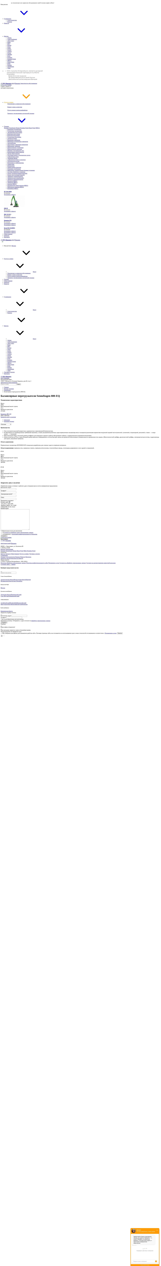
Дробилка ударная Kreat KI (15, 176)
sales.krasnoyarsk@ (8, 543)
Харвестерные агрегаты (14, 167)
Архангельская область (7, 579)
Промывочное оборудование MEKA (17, 185)
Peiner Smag (10, 62)
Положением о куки (110, 633)
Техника (6, 126)
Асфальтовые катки (13, 156)
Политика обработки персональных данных (13, 563)
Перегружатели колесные (14, 149)
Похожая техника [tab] (9, 421)
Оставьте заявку (6, 3)
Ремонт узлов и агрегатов (14, 107)
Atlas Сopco (10, 41)
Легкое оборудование (13, 153)
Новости (6, 23)
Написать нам (5, 558)
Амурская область (6, 594)
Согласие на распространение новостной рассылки (101, 563)
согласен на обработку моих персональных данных (18, 532)
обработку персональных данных (40, 620)
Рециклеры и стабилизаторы (15, 163)
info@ (16, 83)
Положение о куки (53, 563)
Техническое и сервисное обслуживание (19, 104)
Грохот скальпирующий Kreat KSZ (17, 173)
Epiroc (9, 48)
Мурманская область (6, 581)
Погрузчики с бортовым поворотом (17, 144)
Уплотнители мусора (13, 161)
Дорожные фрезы (12, 158)
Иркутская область (6, 604)
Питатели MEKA (12, 181)
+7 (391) (6, 540)
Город (2, 497)
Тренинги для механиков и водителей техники (20, 113)
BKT (8, 44)
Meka (25, 551)
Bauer (9, 42)
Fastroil (9, 50)
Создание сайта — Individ (8, 564)
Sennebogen (10, 66)
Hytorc (9, 53)
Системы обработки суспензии (16, 172)
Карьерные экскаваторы (14, 129)
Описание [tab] (7, 420)
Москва (14, 245)
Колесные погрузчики (13, 134)
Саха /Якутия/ (5, 596)
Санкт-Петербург (17, 581)
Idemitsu (9, 54)
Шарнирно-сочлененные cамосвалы (17, 141)
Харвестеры (10, 164)
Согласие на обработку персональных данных (72, 563)
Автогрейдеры (11, 143)
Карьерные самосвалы (13, 140)
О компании (7, 18)
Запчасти (6, 235)
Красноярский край (17, 604)
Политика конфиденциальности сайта (37, 563)
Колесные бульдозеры (13, 135)
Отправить (4, 536)
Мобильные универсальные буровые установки (21, 170)
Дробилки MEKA (12, 182)
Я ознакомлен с (20, 534)
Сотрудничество (12, 20)
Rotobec (9, 65)
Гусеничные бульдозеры (14, 137)
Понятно (120, 633)
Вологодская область (20, 579)
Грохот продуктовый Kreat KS (16, 175)
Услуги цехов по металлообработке (17, 110)
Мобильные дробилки (13, 146)
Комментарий (5, 508)
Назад (34, 271)
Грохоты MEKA (12, 184)
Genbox (9, 51)
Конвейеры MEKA (12, 188)
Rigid (8, 63)
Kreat (8, 56)
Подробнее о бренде (10, 194)
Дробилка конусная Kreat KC (15, 178)
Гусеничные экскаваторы (14, 131)
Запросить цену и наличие (8, 417)
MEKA (9, 60)
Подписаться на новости (16, 558)
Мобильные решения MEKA (15, 187)
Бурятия (12, 603)
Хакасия (25, 604)
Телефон (3, 490)
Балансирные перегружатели (15, 152)
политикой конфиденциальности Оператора (24, 534)
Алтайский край (5, 603)
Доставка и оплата (9, 372)
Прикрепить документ (7, 500)
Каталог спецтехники (7, 549)
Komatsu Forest (11, 59)
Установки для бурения (14, 169)
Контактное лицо (6, 487)
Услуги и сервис (9, 102)
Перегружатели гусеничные (15, 147)
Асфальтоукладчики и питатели (16, 159)
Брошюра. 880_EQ (6, 414)
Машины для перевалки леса (15, 150)
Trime (8, 68)
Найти (18, 384)
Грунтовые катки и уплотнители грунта (18, 155)
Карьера (9, 21)
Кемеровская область (7, 611)
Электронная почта (6, 494)
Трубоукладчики (12, 138)
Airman (9, 37)
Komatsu (9, 57)
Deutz (9, 47)
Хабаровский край (14, 596)
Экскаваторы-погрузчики (14, 132)
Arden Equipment (12, 39)
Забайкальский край (20, 603)
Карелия (28, 579)
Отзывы (3, 557)
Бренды (6, 36)
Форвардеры (11, 166)
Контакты (7, 237)
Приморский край (16, 594)
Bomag (9, 45)
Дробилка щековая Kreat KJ (15, 179)
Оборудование (8, 234)
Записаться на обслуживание (28, 83)
